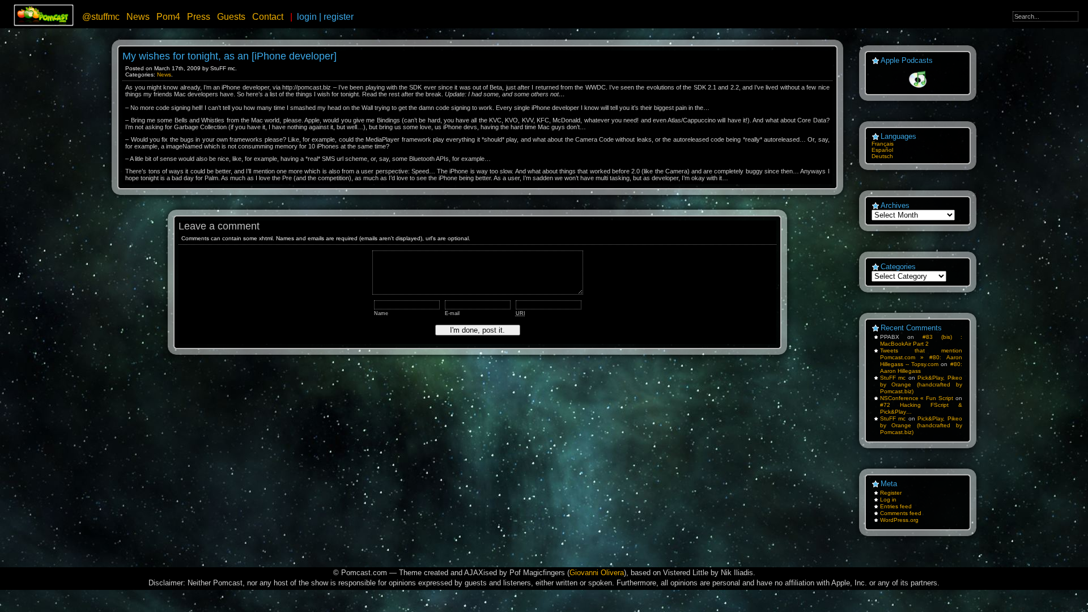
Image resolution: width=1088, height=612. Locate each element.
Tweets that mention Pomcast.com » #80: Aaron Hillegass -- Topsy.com (921, 357)
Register (891, 493)
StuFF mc (893, 378)
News (138, 17)
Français (883, 144)
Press (198, 17)
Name (381, 313)
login (307, 17)
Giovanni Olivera (597, 572)
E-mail (452, 313)
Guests (231, 17)
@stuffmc (101, 17)
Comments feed (900, 513)
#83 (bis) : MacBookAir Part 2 (921, 340)
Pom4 (168, 17)
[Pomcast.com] (43, 24)
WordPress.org (899, 520)
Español (882, 150)
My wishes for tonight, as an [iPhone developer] (229, 56)
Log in (888, 499)
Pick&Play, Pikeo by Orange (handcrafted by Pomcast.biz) (921, 384)
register (339, 17)
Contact (267, 17)
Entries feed (896, 506)
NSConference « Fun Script (916, 398)
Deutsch (882, 156)
